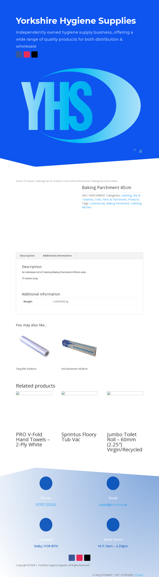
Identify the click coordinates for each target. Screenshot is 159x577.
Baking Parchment (117, 203)
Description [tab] (27, 255)
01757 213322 (46, 505)
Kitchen (86, 207)
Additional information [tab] (57, 255)
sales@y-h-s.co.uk (113, 505)
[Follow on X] (34, 54)
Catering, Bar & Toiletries (49, 180)
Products (29, 180)
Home (19, 180)
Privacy (139, 575)
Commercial (97, 203)
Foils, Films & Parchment (77, 180)
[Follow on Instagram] (27, 54)
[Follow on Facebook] (19, 54)
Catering (136, 203)
